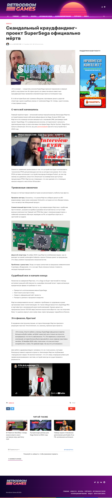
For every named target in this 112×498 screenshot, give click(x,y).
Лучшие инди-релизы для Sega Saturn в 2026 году (39, 434)
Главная (16, 16)
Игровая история (45, 16)
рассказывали (42, 127)
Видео (86, 16)
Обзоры (33, 16)
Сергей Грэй (17, 44)
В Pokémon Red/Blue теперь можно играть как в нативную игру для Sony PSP (16, 436)
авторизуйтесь (68, 449)
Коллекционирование (63, 16)
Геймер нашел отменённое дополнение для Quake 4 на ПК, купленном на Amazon (64, 435)
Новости (25, 16)
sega (74, 402)
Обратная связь (99, 493)
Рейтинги (77, 16)
